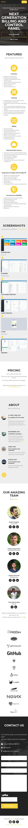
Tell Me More (14, 34)
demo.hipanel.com (22, 229)
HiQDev (16, 499)
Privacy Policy (10, 824)
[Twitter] (13, 821)
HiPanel (3, 2)
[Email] (10, 821)
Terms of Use (18, 824)
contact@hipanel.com (14, 386)
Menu (24, 2)
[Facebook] (17, 821)
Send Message (9, 806)
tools (21, 617)
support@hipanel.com (12, 744)
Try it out (14, 39)
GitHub (21, 441)
